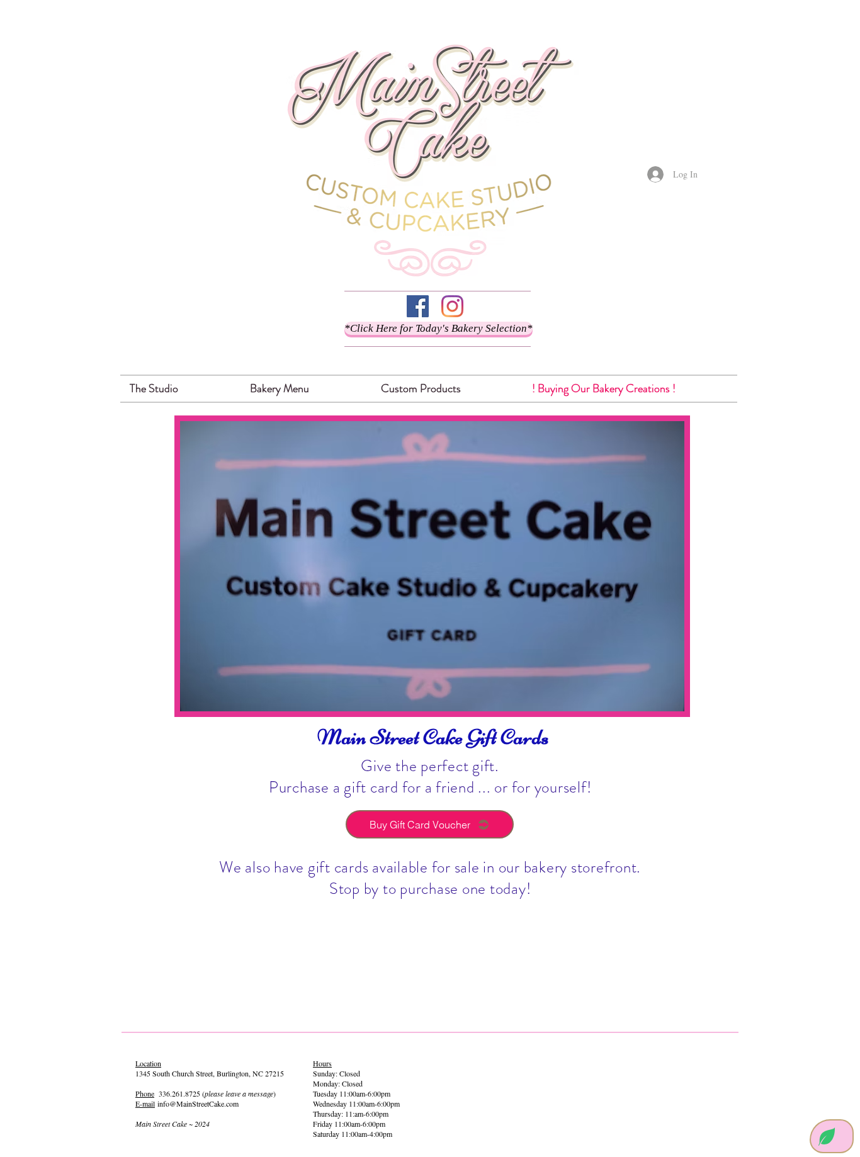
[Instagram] (452, 306)
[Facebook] (418, 306)
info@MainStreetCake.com (198, 1103)
